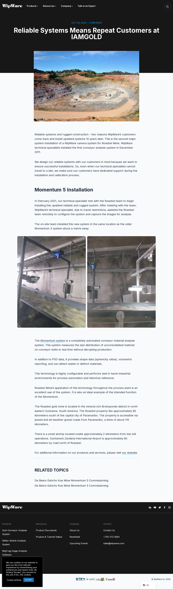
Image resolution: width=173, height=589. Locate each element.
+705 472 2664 (111, 536)
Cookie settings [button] (14, 580)
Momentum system (52, 340)
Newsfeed (75, 536)
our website (129, 452)
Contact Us (109, 530)
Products (31, 6)
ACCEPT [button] (28, 580)
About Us (74, 530)
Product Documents (46, 530)
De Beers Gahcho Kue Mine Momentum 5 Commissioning (71, 480)
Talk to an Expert (86, 6)
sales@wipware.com (113, 543)
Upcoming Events (79, 543)
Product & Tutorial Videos (49, 536)
